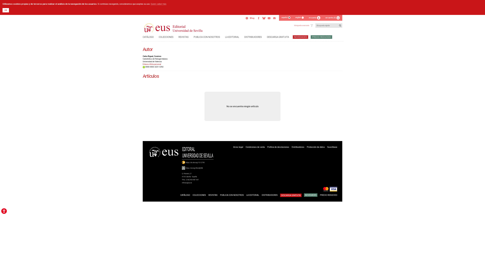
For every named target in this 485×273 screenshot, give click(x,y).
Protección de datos (316, 147)
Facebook (259, 18)
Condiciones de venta (255, 147)
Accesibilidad (247, 18)
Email (274, 18)
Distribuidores (253, 37)
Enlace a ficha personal (152, 64)
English (298, 17)
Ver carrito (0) (330, 18)
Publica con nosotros (207, 37)
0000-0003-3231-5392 (154, 67)
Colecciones (166, 37)
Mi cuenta (312, 18)
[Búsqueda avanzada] (312, 25)
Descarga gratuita (278, 37)
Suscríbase (332, 147)
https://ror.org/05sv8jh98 (194, 168)
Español (285, 17)
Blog (252, 18)
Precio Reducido (321, 37)
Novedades (300, 37)
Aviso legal (238, 147)
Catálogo (148, 37)
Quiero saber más (158, 4)
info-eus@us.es (187, 183)
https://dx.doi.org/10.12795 (195, 162)
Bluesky (264, 18)
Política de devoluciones (278, 147)
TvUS (269, 18)
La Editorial (232, 37)
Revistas (183, 37)
